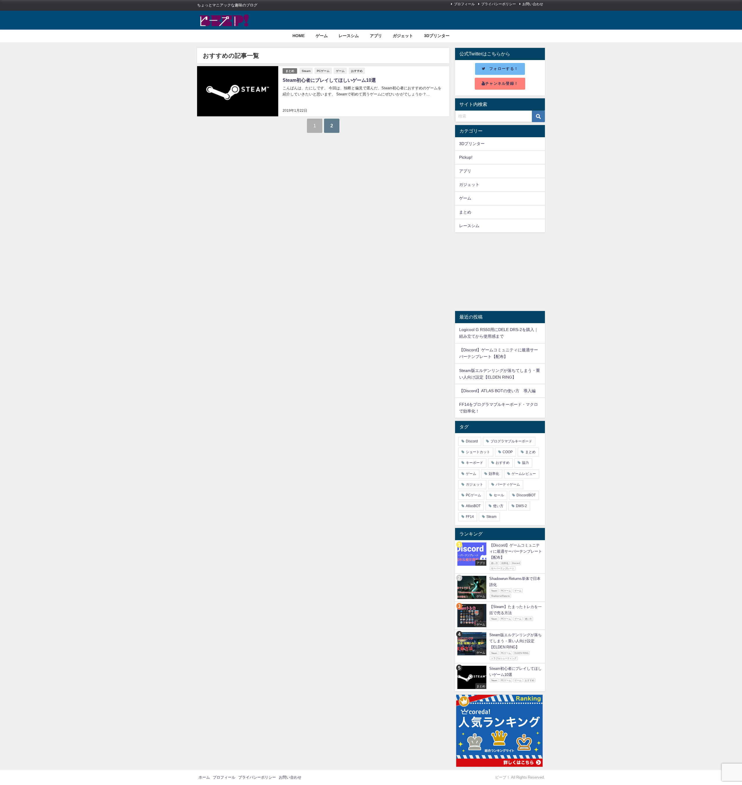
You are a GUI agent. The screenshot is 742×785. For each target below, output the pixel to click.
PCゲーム (323, 70)
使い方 (498, 506)
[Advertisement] (500, 272)
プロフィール (464, 4)
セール (499, 495)
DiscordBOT (526, 495)
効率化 (494, 473)
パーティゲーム (508, 484)
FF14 (470, 516)
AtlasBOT (473, 506)
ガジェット (403, 36)
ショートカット (478, 452)
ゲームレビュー (524, 473)
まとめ (289, 71)
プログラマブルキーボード (511, 441)
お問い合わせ (532, 4)
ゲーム (322, 36)
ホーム (204, 777)
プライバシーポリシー (498, 4)
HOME (298, 36)
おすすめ (357, 70)
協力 (525, 462)
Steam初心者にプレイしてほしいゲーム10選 (329, 80)
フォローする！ (503, 68)
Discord (472, 441)
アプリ (376, 36)
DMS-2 (521, 506)
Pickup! (465, 157)
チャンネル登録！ (501, 83)
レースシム (349, 36)
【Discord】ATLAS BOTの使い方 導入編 (497, 391)
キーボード (474, 462)
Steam (306, 70)
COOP (508, 452)
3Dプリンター (437, 36)
